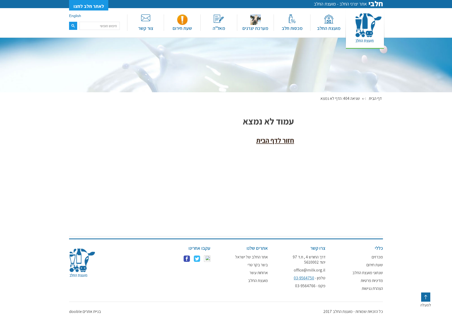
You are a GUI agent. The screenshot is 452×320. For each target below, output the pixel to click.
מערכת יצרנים (255, 28)
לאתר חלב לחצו (89, 6)
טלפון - (309, 278)
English (75, 16)
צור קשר (145, 28)
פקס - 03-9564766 (310, 286)
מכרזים (377, 257)
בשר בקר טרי (258, 265)
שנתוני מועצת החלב (367, 272)
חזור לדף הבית (275, 140)
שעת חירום (182, 28)
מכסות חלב (292, 28)
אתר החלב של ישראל (251, 257)
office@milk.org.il (309, 270)
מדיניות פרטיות (372, 280)
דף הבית (375, 98)
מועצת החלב (329, 28)
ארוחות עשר (259, 272)
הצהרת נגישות (372, 288)
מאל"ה (219, 28)
